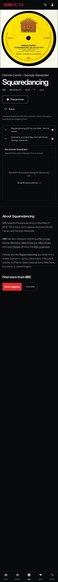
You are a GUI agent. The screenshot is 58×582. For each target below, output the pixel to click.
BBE (4, 90)
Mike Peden (44, 243)
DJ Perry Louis (42, 239)
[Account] (52, 4)
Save (12, 109)
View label (30, 287)
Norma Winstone (11, 243)
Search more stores (27, 183)
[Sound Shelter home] (13, 5)
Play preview (17, 99)
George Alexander (36, 75)
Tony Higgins (13, 247)
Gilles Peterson (29, 243)
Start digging (12, 287)
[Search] (45, 4)
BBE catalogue (42, 247)
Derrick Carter (12, 75)
